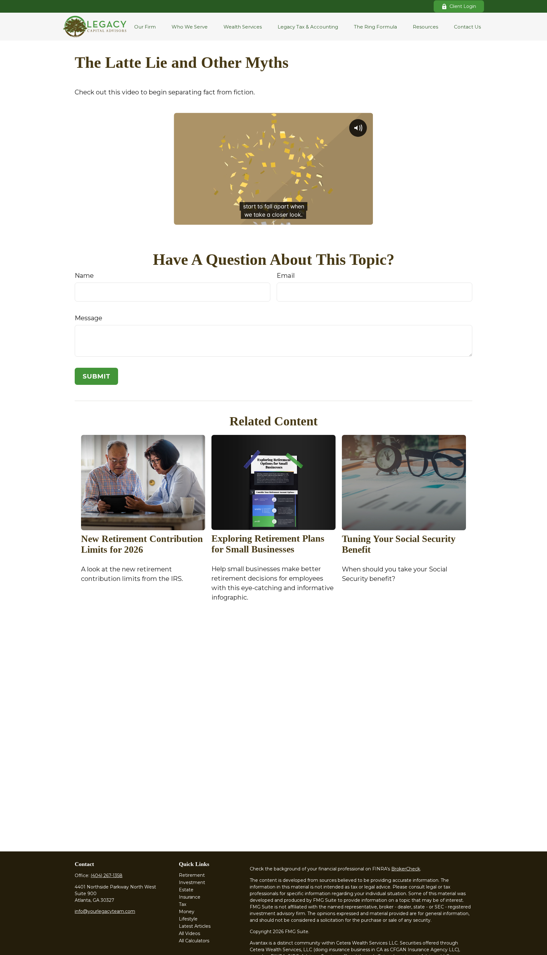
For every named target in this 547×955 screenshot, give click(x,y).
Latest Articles (195, 926)
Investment (192, 882)
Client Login (463, 6)
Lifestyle (188, 919)
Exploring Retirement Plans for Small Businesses (267, 543)
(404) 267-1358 (107, 875)
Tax (182, 904)
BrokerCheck (405, 869)
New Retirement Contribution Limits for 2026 (142, 544)
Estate (186, 890)
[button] (145, 26)
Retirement (192, 875)
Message (88, 318)
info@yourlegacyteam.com (105, 911)
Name (84, 275)
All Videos (189, 933)
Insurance (189, 897)
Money (186, 911)
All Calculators (194, 941)
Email (286, 275)
